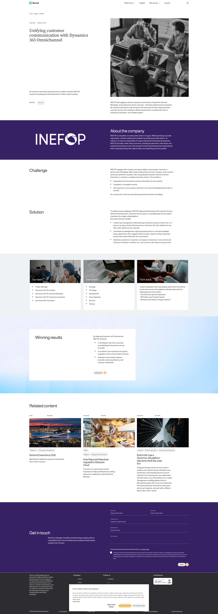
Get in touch (98, 373)
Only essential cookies (139, 605)
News (80, 582)
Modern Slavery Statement (150, 611)
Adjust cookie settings (111, 606)
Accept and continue (125, 605)
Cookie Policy (76, 601)
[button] (188, 3)
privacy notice (145, 549)
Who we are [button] (153, 3)
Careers (167, 3)
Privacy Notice (63, 611)
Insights (142, 3)
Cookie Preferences (177, 611)
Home (31, 13)
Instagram (111, 579)
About (80, 579)
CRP (116, 611)
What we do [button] (128, 3)
